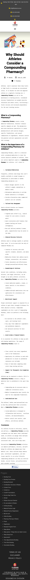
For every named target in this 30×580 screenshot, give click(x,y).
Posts (5, 521)
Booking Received (8, 482)
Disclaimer (15, 555)
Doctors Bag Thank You (10, 495)
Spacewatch (7, 537)
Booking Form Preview (9, 479)
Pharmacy (18, 80)
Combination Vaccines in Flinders (12, 484)
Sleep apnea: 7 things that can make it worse (15, 532)
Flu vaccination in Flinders (10, 503)
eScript (5, 498)
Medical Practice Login (9, 508)
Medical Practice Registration (11, 511)
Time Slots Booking (9, 542)
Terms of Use (15, 552)
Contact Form (7, 487)
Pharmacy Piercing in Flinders (11, 519)
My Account (7, 513)
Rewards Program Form (10, 526)
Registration (7, 524)
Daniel (11, 77)
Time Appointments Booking (11, 540)
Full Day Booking (8, 505)
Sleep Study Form (8, 534)
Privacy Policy (14, 558)
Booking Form (7, 477)
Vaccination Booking (9, 545)
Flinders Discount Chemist (10, 500)
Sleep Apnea (7, 529)
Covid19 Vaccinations (9, 492)
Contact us (6, 490)
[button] (15, 29)
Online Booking (7, 516)
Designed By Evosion (15, 578)
